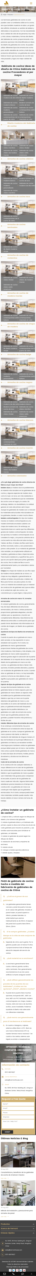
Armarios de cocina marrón (20, 448)
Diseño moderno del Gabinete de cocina (21, 125)
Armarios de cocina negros (19, 382)
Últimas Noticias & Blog (14, 1138)
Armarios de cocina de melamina (17, 257)
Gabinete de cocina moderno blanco (10, 104)
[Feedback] (22, 1274)
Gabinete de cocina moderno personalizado (10, 110)
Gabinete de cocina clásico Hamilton (10, 147)
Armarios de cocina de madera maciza (17, 294)
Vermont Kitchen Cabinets (24, 1262)
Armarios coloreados (17, 475)
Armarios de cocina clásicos (20, 159)
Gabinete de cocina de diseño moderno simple (26, 97)
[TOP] (31, 1274)
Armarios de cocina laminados (16, 226)
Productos (10, 15)
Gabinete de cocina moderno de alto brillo (11, 96)
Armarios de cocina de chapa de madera (21, 325)
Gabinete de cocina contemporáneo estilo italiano (27, 110)
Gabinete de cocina (19, 15)
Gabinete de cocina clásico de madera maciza (10, 152)
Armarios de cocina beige (19, 354)
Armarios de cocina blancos (20, 420)
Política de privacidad (20, 1267)
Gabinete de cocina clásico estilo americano (26, 152)
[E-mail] (4, 1274)
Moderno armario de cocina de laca (26, 104)
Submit (7, 1132)
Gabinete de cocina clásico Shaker (26, 147)
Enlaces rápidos (8, 1233)
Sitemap (9, 1267)
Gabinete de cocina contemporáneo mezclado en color (26, 117)
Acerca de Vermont (9, 1228)
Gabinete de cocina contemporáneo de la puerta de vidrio (11, 117)
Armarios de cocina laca (18, 196)
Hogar (4, 15)
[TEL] (13, 1274)
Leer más (5, 1178)
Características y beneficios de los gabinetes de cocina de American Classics (17, 1173)
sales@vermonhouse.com (13, 1250)
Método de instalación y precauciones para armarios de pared (17, 1212)
